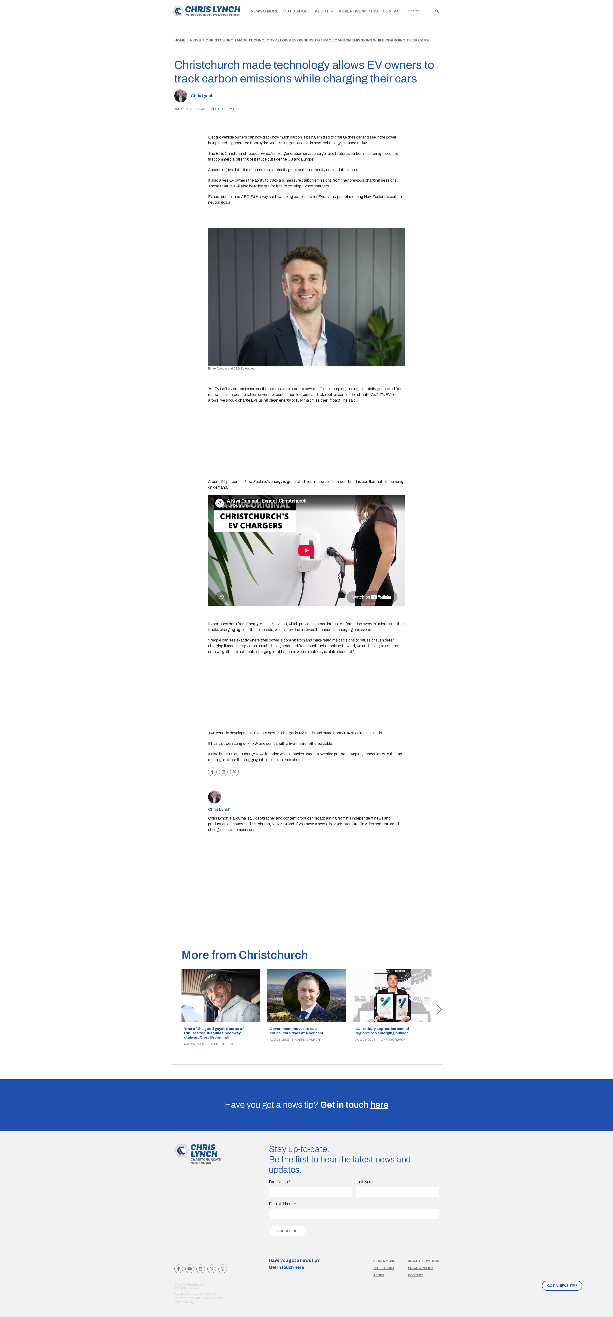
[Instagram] (222, 1269)
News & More (264, 11)
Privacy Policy (420, 1268)
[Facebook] (178, 1269)
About (322, 11)
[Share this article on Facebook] (212, 772)
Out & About (296, 11)
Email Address (282, 1204)
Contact (392, 11)
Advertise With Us (358, 11)
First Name (279, 1182)
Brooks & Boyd (201, 1294)
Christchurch (223, 109)
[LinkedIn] (200, 1269)
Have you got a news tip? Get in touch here (294, 1264)
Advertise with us (423, 1261)
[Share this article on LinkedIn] (223, 772)
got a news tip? (562, 1286)
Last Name (365, 1182)
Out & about (383, 1268)
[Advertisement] (306, 441)
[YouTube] (189, 1269)
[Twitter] (211, 1269)
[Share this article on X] (234, 772)
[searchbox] (424, 11)
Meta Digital (189, 1302)
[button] (437, 11)
